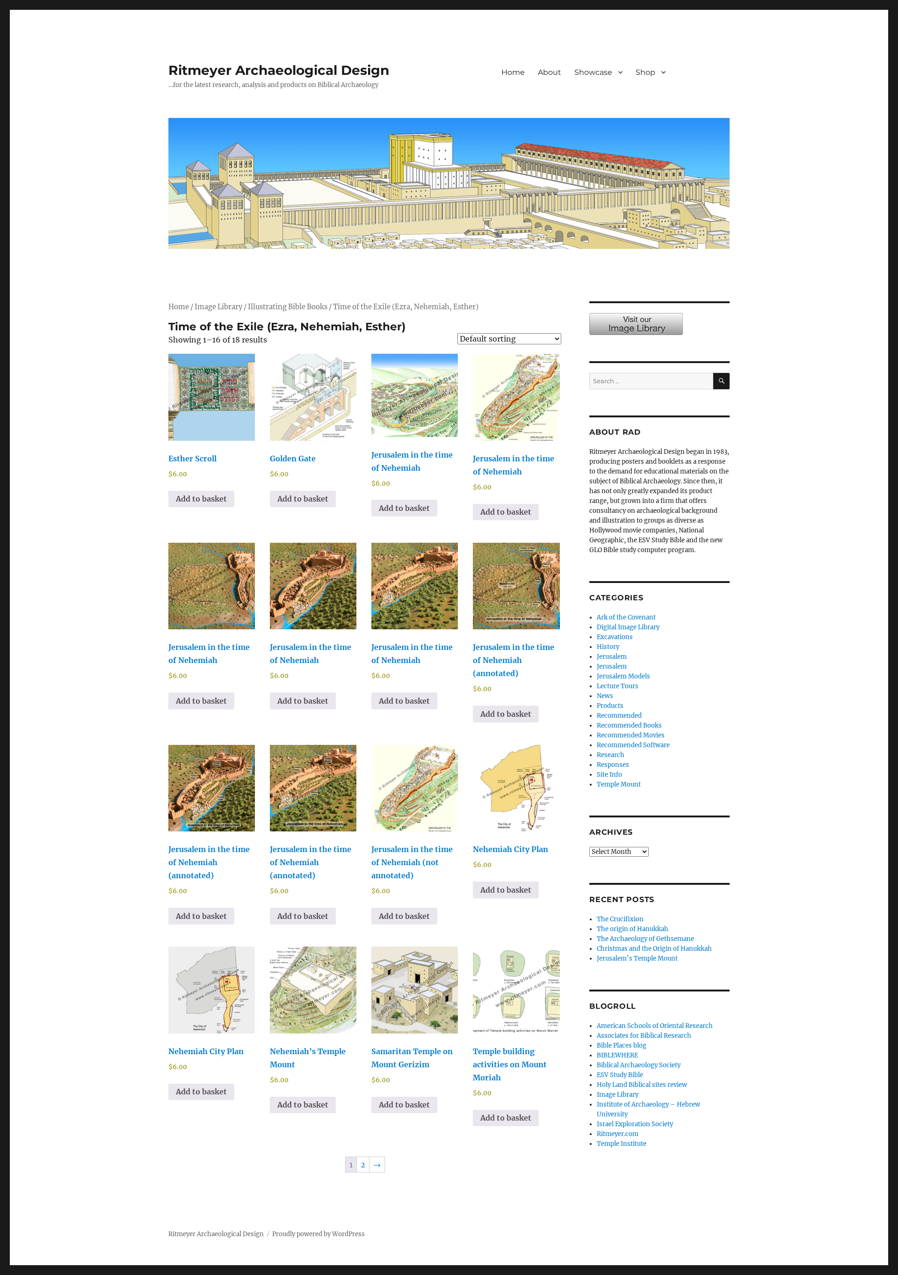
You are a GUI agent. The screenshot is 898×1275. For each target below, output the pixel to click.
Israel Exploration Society (635, 1124)
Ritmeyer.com (617, 1134)
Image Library (704, 82)
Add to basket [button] (201, 498)
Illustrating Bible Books (287, 307)
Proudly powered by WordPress (318, 1234)
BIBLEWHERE (617, 1055)
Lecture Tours (617, 686)
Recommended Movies (631, 735)
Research (610, 755)
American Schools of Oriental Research (655, 1026)
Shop (645, 72)
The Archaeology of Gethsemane (645, 939)
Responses (613, 765)
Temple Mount (619, 784)
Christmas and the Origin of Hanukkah (654, 949)
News (605, 696)
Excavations (615, 637)
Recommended (619, 716)
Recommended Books (629, 725)
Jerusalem (612, 657)
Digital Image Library (628, 627)
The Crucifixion (620, 919)
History (608, 647)
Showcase (593, 72)
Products (610, 706)
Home (513, 72)
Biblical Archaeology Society (639, 1065)
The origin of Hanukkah (632, 929)
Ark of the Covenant (626, 617)
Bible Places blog (621, 1045)
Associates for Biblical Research (644, 1036)
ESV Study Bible (620, 1075)
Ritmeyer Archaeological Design (278, 70)
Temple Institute (621, 1144)
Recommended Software (633, 745)
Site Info (609, 775)
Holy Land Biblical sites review (642, 1085)
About (549, 72)
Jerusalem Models (623, 676)
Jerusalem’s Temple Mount (637, 958)
